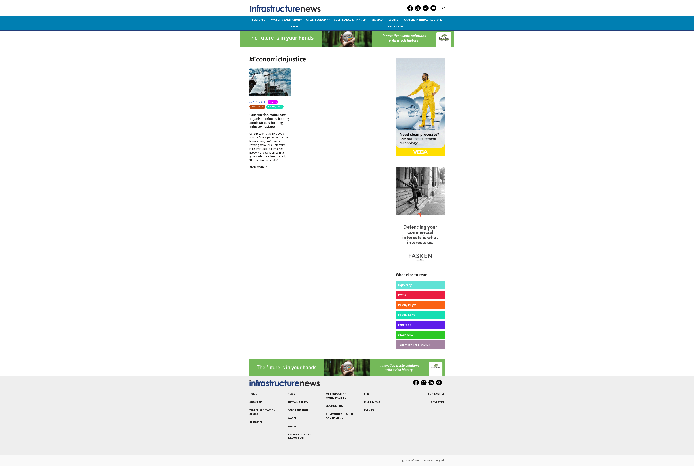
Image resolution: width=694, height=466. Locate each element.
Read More (256, 166)
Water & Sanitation (285, 19)
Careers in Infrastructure (423, 19)
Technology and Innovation (414, 344)
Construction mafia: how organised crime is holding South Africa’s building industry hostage (269, 121)
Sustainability (405, 334)
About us (297, 26)
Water (292, 426)
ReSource (255, 422)
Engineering (405, 285)
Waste (292, 418)
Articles (273, 101)
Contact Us (395, 26)
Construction (257, 106)
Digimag (376, 19)
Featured (258, 19)
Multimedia (404, 324)
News (291, 394)
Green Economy (317, 19)
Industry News (275, 106)
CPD (366, 394)
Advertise (438, 402)
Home (253, 394)
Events (393, 19)
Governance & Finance (349, 19)
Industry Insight (407, 305)
